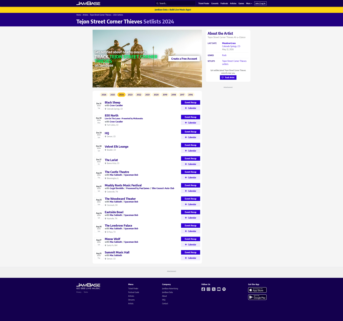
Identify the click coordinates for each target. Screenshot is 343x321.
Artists (85, 15)
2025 (112, 94)
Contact (165, 303)
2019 (165, 94)
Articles (131, 296)
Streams (131, 300)
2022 (139, 94)
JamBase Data (167, 292)
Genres (211, 55)
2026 (104, 94)
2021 (147, 94)
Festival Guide (133, 292)
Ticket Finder (133, 288)
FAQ (163, 300)
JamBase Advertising (170, 288)
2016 (190, 94)
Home (78, 15)
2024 (121, 94)
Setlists (211, 61)
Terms (86, 292)
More (248, 3)
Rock (224, 55)
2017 (182, 94)
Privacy (78, 292)
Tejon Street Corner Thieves (100, 15)
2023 (130, 94)
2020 (156, 94)
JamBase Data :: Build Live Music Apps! (173, 9)
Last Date (212, 43)
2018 (173, 94)
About (164, 296)
